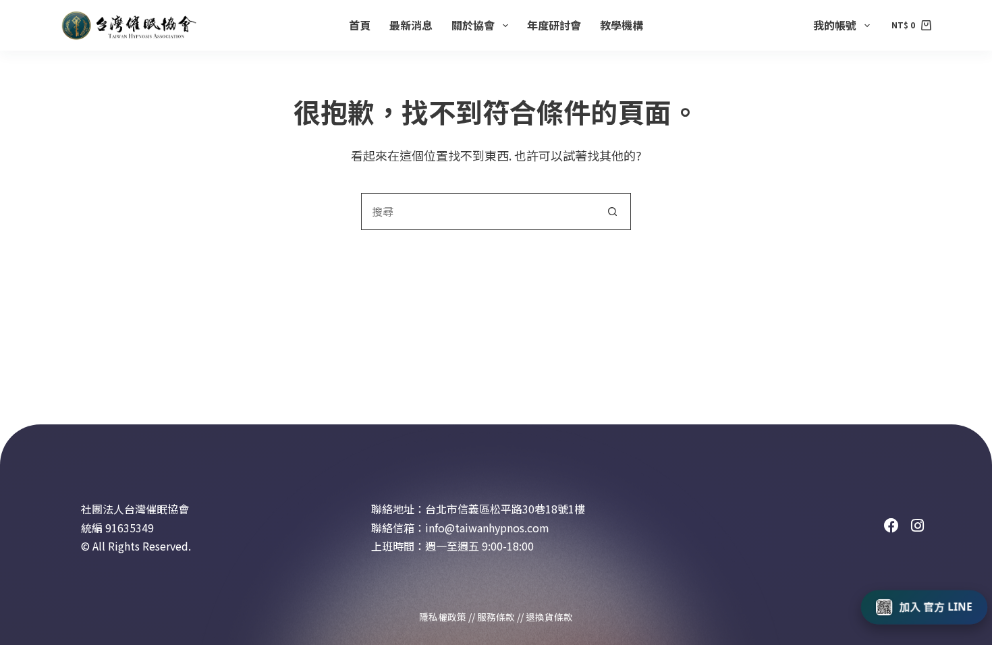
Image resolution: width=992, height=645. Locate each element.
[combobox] (478, 211)
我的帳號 (834, 25)
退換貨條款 (549, 616)
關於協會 (473, 25)
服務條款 (496, 616)
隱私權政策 (442, 616)
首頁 (359, 25)
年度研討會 (554, 25)
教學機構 (621, 25)
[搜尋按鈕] (612, 211)
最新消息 (411, 25)
